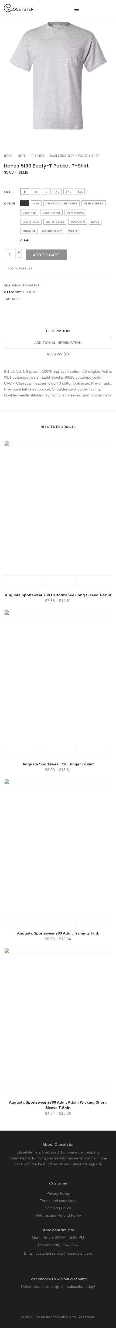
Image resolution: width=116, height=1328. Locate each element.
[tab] (58, 331)
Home (8, 156)
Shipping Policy (58, 1208)
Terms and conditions (58, 1201)
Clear (24, 240)
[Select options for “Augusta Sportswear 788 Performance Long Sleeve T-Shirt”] (22, 581)
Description (58, 331)
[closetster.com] (18, 12)
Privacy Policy (58, 1193)
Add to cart (46, 255)
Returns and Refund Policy (58, 1215)
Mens (16, 299)
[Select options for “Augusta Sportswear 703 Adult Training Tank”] (22, 919)
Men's (22, 156)
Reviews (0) (58, 354)
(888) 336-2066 (64, 1245)
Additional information (58, 342)
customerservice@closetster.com (64, 1253)
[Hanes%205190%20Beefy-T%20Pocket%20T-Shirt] (6, 309)
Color (9, 203)
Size (7, 191)
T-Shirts (38, 156)
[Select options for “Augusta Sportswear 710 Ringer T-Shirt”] (22, 750)
